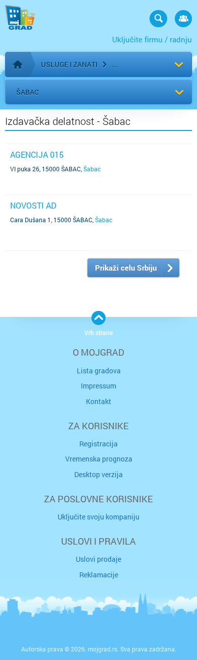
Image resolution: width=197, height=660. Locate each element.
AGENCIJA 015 (37, 154)
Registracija (98, 443)
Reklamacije (98, 574)
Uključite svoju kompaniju (98, 516)
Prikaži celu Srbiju (126, 267)
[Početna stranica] (17, 64)
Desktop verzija (98, 474)
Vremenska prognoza (98, 459)
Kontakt (98, 401)
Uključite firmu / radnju (152, 39)
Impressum (98, 385)
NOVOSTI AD (33, 205)
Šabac (27, 92)
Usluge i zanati (69, 64)
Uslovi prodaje (98, 559)
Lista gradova (99, 370)
